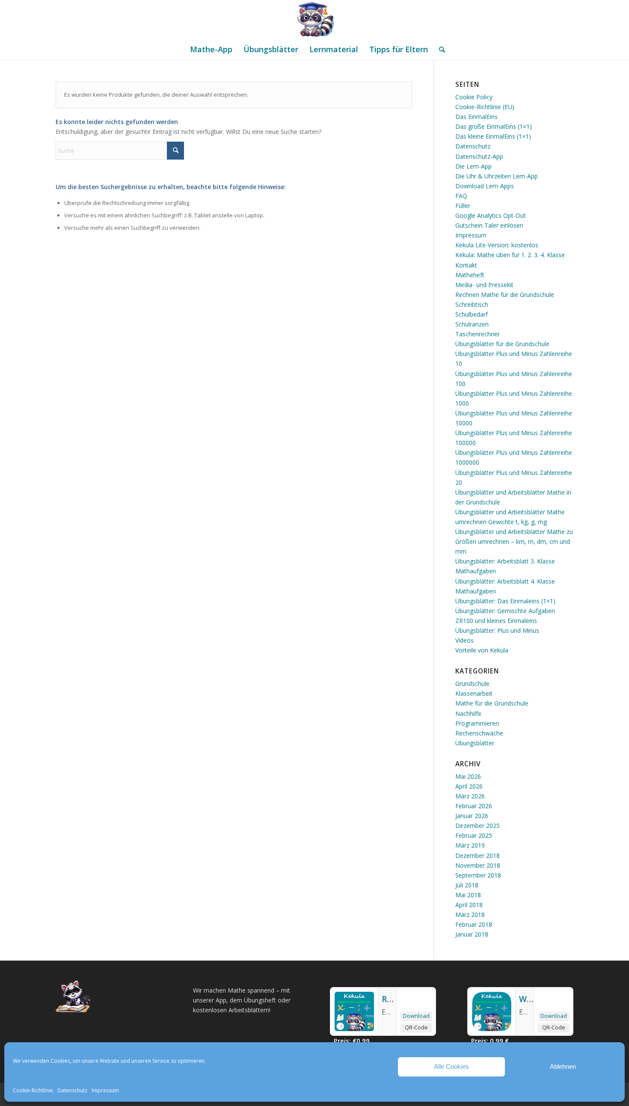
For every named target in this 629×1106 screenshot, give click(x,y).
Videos (464, 640)
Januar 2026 (471, 816)
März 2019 (470, 845)
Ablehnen (563, 1066)
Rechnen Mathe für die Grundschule (504, 295)
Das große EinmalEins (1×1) (493, 126)
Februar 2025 (473, 835)
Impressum (105, 1090)
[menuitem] (211, 49)
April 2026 (469, 786)
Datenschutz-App (479, 156)
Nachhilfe (468, 713)
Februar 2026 (473, 806)
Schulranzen (472, 324)
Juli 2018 (466, 885)
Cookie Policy (474, 97)
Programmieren (477, 723)
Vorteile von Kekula (481, 650)
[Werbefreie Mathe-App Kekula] (491, 1028)
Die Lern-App (473, 166)
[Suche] (439, 49)
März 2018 (470, 914)
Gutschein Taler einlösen (489, 225)
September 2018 (478, 875)
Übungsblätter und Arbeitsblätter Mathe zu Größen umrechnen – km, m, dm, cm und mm (514, 541)
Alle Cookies (451, 1066)
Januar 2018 (471, 934)
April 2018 (469, 905)
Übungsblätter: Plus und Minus (497, 630)
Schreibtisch (471, 304)
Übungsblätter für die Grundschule (502, 344)
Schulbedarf (471, 314)
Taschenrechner (477, 334)
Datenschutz (72, 1090)
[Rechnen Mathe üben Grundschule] (354, 1028)
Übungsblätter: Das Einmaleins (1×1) (505, 601)
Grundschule (472, 683)
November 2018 (477, 865)
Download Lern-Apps (484, 186)
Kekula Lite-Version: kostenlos (496, 245)
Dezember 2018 (477, 855)
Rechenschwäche (479, 733)
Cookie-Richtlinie (33, 1090)
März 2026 (470, 796)
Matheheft (469, 275)
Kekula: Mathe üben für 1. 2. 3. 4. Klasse (510, 255)
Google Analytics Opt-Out (490, 215)
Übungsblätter (474, 743)
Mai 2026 (468, 776)
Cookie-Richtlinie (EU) (484, 107)
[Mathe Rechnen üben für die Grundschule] (314, 19)
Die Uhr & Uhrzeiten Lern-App (496, 176)
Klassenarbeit (474, 693)
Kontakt (466, 265)
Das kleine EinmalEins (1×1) (493, 136)
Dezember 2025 (477, 825)
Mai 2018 (468, 895)
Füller (462, 206)
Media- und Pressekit (484, 285)
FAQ (461, 196)
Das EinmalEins (476, 117)
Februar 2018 (473, 924)
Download (416, 1016)
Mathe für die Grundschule (491, 703)
